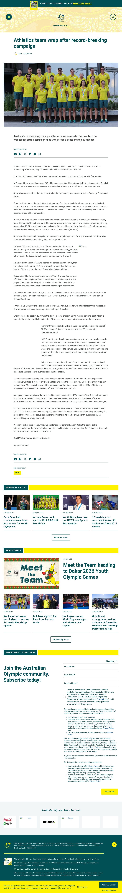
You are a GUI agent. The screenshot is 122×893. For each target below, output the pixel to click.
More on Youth (60, 537)
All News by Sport (61, 639)
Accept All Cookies (109, 885)
